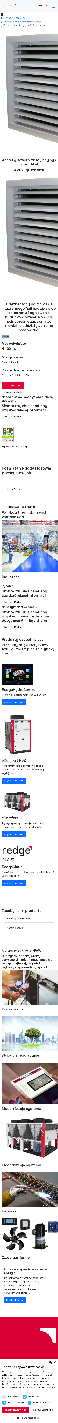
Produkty (19, 17)
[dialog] (29, 1391)
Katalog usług (15, 927)
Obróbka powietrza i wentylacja (22, 21)
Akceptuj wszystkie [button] (15, 1410)
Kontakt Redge (13, 416)
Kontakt (10, 385)
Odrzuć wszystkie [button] (43, 1410)
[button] (29, 1417)
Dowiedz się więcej (10, 1390)
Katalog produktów (18, 918)
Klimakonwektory (13, 25)
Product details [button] (13, 392)
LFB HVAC (5, 17)
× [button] (54, 1362)
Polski (41, 5)
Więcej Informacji (14, 702)
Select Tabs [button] (12, 489)
